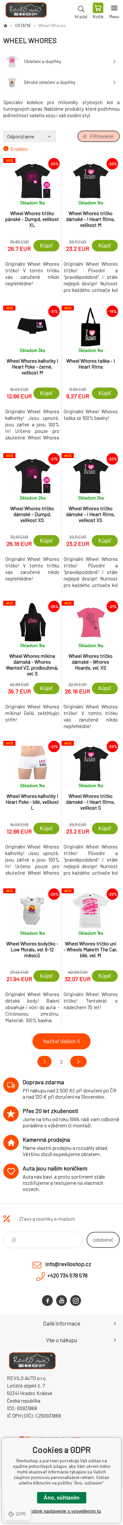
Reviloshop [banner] (25, 11)
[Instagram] (75, 1300)
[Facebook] (47, 1300)
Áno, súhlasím (61, 1498)
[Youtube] (61, 1300)
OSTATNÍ (23, 25)
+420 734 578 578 (67, 1275)
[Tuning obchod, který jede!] (5, 25)
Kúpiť (46, 245)
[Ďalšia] (78, 1061)
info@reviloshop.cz (68, 1264)
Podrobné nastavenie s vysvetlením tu (61, 1511)
